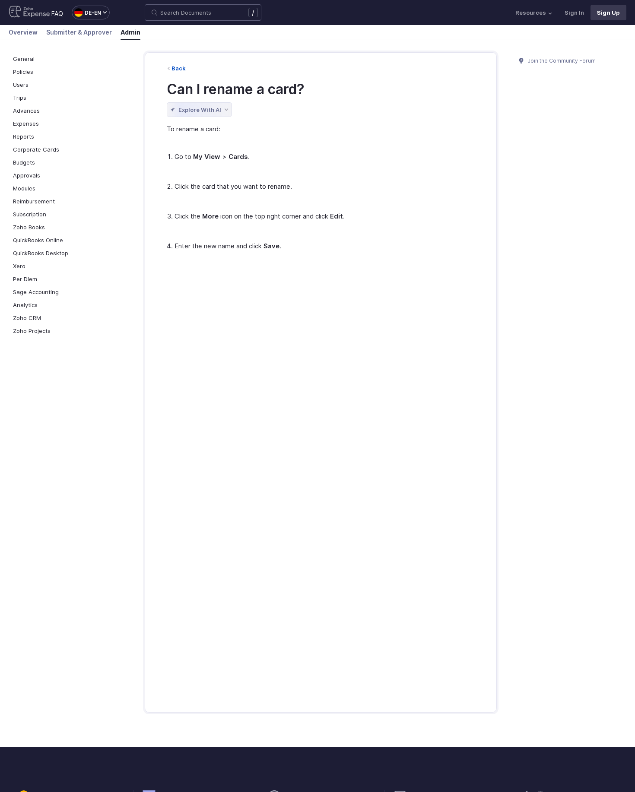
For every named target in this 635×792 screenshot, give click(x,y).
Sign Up (608, 12)
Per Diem (25, 279)
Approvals (26, 175)
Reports (23, 136)
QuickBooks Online (38, 240)
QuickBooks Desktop (40, 253)
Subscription (29, 214)
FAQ (57, 13)
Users (21, 84)
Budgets (24, 162)
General (24, 58)
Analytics (25, 304)
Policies (23, 71)
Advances (26, 110)
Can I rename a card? (236, 89)
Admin (130, 32)
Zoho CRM (27, 317)
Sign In (574, 12)
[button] (86, 12)
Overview (23, 32)
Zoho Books (29, 227)
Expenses (26, 123)
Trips (19, 97)
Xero (19, 266)
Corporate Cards (36, 149)
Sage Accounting (36, 291)
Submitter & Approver (79, 32)
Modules (24, 188)
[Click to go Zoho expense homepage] (29, 12)
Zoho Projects (32, 330)
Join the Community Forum (561, 60)
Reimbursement (34, 201)
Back (178, 68)
